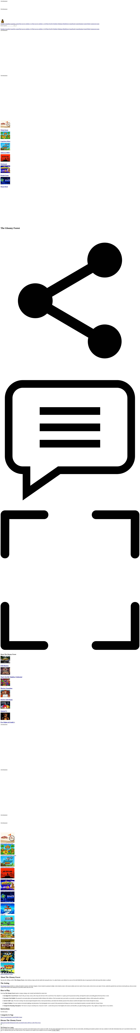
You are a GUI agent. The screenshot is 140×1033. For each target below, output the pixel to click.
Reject (57, 1030)
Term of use (38, 1022)
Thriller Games (90, 23)
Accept (53, 1030)
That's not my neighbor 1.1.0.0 (39, 23)
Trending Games (4, 23)
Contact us (26, 1022)
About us (3, 1022)
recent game (96, 23)
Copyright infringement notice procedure (14, 1022)
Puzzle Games (75, 23)
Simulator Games (83, 23)
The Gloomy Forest (5, 986)
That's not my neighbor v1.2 (25, 23)
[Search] (15, 25)
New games (16, 23)
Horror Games (69, 23)
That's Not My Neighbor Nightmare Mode (56, 23)
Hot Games (10, 23)
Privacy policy (31, 1022)
